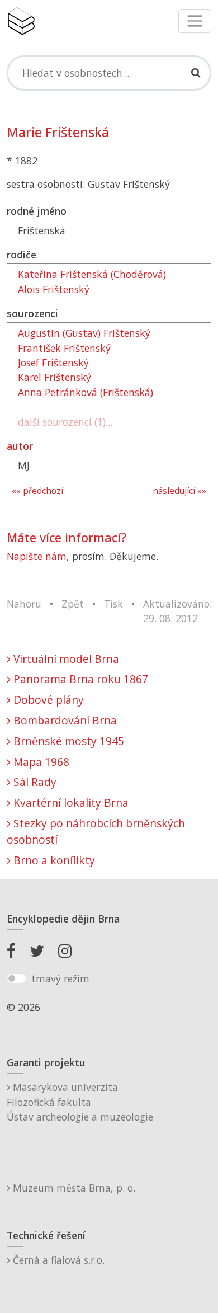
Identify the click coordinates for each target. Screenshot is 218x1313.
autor (20, 446)
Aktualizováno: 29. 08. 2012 (177, 611)
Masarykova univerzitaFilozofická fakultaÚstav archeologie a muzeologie (80, 1101)
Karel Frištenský (54, 377)
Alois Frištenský (53, 289)
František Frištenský (64, 348)
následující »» (179, 491)
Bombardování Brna (64, 720)
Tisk (113, 603)
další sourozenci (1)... (65, 422)
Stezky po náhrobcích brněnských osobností (96, 831)
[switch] (16, 978)
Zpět (72, 603)
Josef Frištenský (53, 362)
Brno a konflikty (53, 860)
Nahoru (24, 603)
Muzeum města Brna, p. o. (72, 1187)
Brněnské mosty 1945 (67, 741)
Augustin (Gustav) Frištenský (84, 333)
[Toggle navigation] (194, 21)
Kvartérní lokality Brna (70, 802)
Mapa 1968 (40, 761)
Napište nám (37, 556)
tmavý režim (60, 978)
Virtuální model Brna (65, 658)
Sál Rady (33, 781)
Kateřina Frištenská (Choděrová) (92, 274)
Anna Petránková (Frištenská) (85, 392)
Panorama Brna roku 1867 (79, 678)
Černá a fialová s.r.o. (57, 1260)
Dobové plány (47, 699)
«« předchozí (37, 491)
